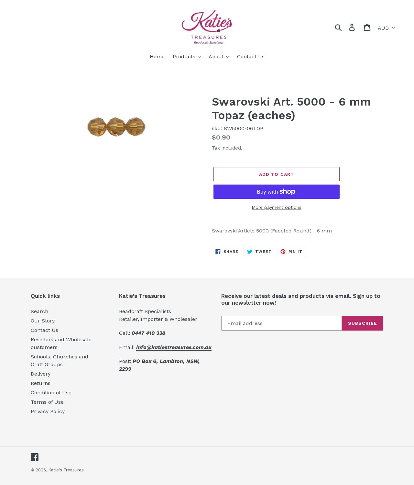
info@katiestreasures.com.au (174, 347)
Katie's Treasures (66, 470)
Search (39, 311)
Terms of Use (47, 402)
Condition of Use (51, 392)
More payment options (276, 207)
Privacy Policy (48, 411)
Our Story (43, 321)
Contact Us (44, 330)
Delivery (40, 374)
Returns (40, 383)
